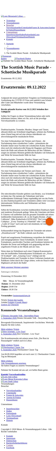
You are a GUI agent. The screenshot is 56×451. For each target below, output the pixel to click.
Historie (31, 37)
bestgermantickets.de (21, 295)
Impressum (10, 438)
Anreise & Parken (13, 397)
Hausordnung (19, 30)
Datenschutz (11, 441)
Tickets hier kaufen (15, 300)
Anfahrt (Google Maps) (17, 302)
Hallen (22, 35)
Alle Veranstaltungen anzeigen (13, 363)
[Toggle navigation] (24, 16)
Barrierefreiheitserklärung (16, 443)
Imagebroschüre (12, 35)
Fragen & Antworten (39, 27)
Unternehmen (11, 32)
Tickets (16, 329)
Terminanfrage (22, 37)
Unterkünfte (26, 27)
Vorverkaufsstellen (13, 27)
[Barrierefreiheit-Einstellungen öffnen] (49, 222)
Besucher (10, 25)
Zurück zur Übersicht (10, 305)
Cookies (9, 445)
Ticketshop (10, 20)
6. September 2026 (9, 350)
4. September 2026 (9, 334)
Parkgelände (30, 35)
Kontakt (9, 39)
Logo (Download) (13, 416)
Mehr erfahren (7, 329)
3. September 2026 (9, 318)
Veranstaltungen (12, 23)
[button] (15, 267)
